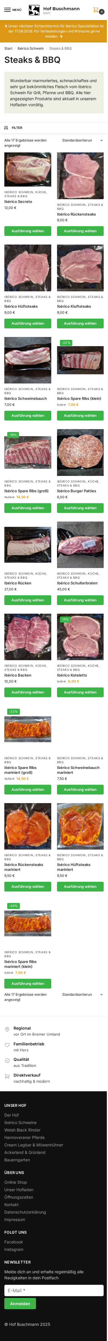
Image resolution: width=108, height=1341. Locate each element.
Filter (17, 128)
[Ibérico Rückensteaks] (80, 175)
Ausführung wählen (28, 231)
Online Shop (15, 1182)
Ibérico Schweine (20, 1122)
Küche (40, 192)
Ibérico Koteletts (72, 675)
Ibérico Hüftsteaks (21, 306)
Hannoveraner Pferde (24, 1137)
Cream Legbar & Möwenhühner (33, 1144)
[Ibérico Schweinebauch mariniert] (80, 729)
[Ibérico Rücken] (27, 545)
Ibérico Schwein (31, 48)
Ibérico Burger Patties (76, 491)
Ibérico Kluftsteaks (74, 306)
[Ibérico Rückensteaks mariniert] (27, 826)
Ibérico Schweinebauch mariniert (78, 770)
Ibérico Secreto (18, 201)
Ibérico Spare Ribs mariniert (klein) (20, 964)
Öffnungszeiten (18, 1197)
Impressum (14, 1219)
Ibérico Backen (17, 675)
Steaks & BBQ (15, 196)
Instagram (13, 1249)
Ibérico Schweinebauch (25, 398)
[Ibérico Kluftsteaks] (80, 268)
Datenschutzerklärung (25, 1212)
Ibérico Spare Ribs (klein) (79, 398)
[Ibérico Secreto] (27, 169)
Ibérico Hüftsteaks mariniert (73, 867)
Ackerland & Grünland (25, 1152)
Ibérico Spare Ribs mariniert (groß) (20, 770)
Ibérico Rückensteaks (76, 214)
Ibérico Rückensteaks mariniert (23, 867)
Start (8, 48)
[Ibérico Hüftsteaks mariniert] (80, 826)
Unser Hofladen (18, 1189)
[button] (97, 10)
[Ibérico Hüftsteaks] (27, 268)
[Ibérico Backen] (27, 637)
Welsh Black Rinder (22, 1129)
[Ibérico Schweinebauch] (27, 360)
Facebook (13, 1241)
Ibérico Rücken (17, 583)
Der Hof (11, 1115)
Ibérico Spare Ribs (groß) (26, 491)
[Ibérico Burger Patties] (80, 452)
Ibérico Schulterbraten (77, 583)
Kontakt (11, 1204)
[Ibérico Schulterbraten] (80, 545)
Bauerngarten (17, 1159)
